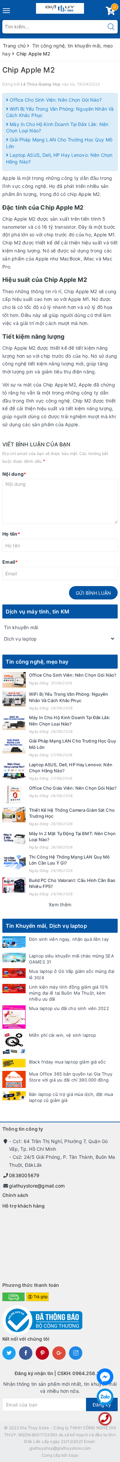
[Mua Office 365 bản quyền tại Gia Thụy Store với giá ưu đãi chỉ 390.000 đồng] (14, 1079)
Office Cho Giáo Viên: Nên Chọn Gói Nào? (73, 788)
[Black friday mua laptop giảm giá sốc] (14, 1063)
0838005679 (24, 1175)
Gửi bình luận (93, 593)
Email (10, 562)
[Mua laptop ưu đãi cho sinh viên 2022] (14, 1017)
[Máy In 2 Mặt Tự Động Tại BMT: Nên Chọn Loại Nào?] (14, 838)
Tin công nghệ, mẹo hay (37, 661)
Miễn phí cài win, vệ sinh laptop (62, 1035)
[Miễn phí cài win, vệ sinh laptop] (14, 1043)
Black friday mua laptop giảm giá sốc (67, 1061)
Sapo (73, 1455)
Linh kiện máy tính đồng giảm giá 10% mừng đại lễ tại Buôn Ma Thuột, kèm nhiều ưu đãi (68, 993)
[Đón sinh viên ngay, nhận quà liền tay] (14, 942)
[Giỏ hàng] (110, 12)
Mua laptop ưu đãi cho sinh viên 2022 (69, 1008)
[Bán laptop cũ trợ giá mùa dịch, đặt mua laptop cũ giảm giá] (14, 1095)
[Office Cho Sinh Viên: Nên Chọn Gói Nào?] (14, 680)
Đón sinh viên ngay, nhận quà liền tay (69, 939)
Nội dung (14, 474)
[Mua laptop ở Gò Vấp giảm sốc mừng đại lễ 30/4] (14, 973)
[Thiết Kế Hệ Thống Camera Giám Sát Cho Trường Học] (14, 815)
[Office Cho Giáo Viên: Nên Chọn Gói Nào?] (14, 794)
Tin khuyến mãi (21, 627)
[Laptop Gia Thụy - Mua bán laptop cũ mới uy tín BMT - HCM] (60, 7)
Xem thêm (60, 904)
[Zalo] (105, 1396)
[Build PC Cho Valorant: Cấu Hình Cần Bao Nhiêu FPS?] (14, 885)
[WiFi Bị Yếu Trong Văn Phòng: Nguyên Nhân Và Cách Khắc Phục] (14, 699)
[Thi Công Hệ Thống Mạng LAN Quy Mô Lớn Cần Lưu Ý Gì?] (14, 862)
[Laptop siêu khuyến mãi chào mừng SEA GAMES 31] (14, 958)
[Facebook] (105, 1376)
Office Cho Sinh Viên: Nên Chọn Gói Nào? (55, 100)
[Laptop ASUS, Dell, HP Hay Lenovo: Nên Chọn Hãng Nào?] (14, 771)
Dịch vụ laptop (20, 639)
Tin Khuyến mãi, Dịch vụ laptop (46, 925)
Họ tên (11, 534)
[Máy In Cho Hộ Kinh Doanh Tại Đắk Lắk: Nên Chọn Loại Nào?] (14, 722)
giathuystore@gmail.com (37, 1186)
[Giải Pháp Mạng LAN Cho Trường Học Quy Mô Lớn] (14, 746)
